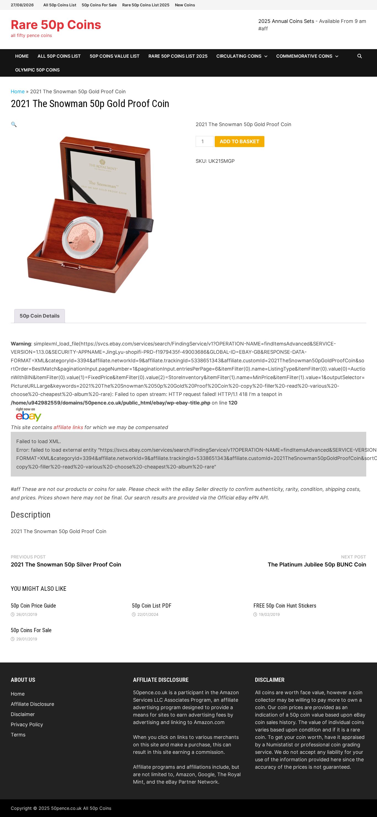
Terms (18, 735)
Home (22, 56)
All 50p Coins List (59, 4)
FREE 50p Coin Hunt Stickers (284, 605)
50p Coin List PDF (151, 605)
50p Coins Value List (115, 56)
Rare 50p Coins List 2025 (145, 4)
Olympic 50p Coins (37, 70)
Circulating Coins (238, 56)
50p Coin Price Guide (33, 605)
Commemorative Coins (304, 56)
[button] (14, 124)
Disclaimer (23, 714)
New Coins (185, 4)
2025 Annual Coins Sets (286, 21)
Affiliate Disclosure (32, 704)
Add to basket (239, 141)
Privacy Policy (27, 724)
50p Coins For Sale (99, 4)
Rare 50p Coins (56, 24)
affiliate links (68, 427)
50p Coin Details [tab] (40, 316)
